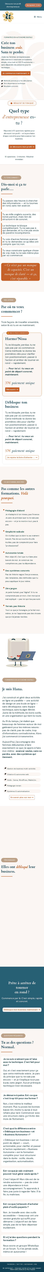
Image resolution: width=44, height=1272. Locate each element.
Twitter (19, 1264)
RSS (35, 1264)
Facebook (11, 1264)
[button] (18, 37)
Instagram (28, 1264)
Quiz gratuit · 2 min (33, 5)
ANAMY (38, 1268)
